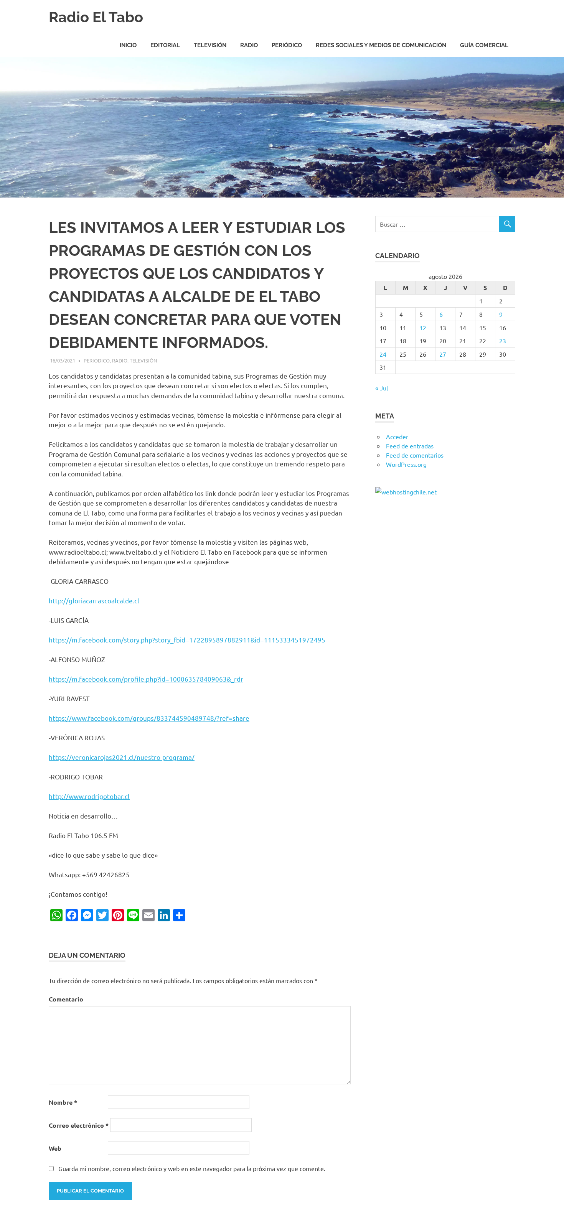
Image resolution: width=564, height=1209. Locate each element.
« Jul (381, 388)
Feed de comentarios (415, 455)
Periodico (97, 360)
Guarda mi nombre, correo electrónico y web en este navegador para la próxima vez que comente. (191, 1168)
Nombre (63, 1102)
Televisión (210, 45)
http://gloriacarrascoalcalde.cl (94, 600)
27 (442, 354)
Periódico (287, 45)
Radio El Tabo (96, 17)
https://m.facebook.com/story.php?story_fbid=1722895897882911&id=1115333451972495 (187, 640)
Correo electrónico (79, 1125)
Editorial (165, 45)
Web (55, 1148)
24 (382, 354)
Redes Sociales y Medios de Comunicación (381, 45)
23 (502, 340)
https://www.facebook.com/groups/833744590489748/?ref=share (149, 718)
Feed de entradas (410, 446)
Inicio (128, 45)
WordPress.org (406, 464)
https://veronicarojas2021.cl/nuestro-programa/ (122, 757)
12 (422, 327)
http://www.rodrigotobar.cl (89, 796)
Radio (249, 45)
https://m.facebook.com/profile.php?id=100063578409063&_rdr (146, 679)
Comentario (66, 999)
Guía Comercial (484, 45)
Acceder (397, 436)
